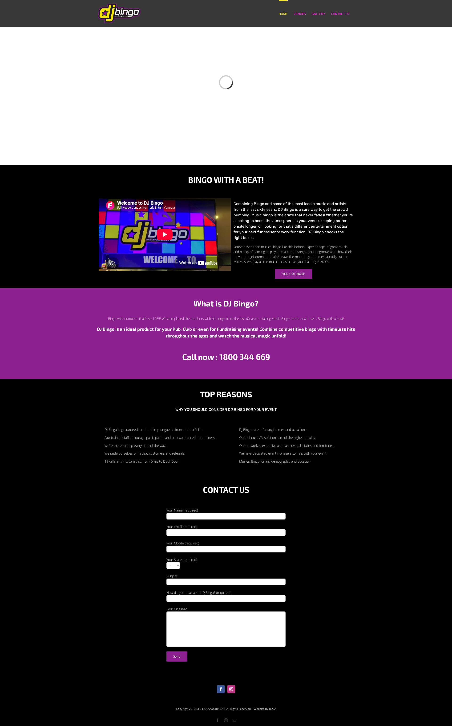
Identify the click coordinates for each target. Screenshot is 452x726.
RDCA (272, 709)
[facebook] (221, 689)
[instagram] (231, 689)
